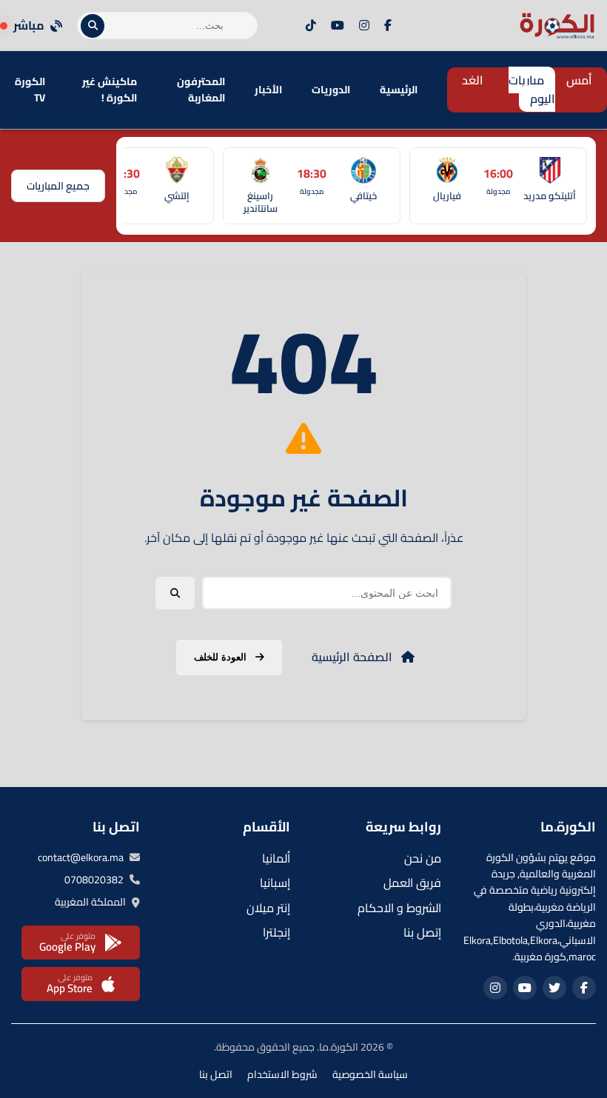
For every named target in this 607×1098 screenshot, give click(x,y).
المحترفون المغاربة (201, 89)
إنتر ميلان (268, 908)
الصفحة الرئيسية (353, 657)
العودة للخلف (221, 657)
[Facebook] (388, 26)
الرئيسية (398, 89)
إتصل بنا (422, 932)
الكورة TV (30, 89)
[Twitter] (554, 988)
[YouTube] (337, 26)
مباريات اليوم (532, 89)
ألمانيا (276, 858)
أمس (579, 80)
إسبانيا (275, 882)
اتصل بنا (215, 1074)
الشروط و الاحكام (399, 908)
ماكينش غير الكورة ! (109, 89)
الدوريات (331, 89)
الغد (472, 80)
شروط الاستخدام (282, 1074)
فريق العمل (412, 882)
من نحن (422, 858)
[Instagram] (364, 26)
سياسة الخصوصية (370, 1074)
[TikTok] (311, 26)
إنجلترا (276, 932)
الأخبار (268, 89)
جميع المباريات (58, 185)
